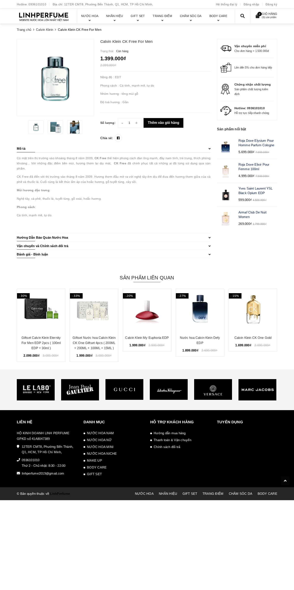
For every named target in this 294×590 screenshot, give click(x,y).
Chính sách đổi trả (167, 447)
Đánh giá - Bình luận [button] (32, 254)
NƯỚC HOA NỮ (99, 440)
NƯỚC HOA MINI (100, 447)
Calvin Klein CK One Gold (253, 337)
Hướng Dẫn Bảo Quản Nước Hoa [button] (42, 237)
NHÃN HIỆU (168, 493)
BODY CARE (97, 467)
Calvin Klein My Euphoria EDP (147, 337)
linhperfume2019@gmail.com (43, 473)
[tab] (113, 148)
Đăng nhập (251, 4)
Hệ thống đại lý (226, 4)
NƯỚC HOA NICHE (102, 453)
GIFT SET (94, 474)
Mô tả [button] (21, 148)
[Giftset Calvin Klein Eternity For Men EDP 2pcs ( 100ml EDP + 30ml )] (41, 310)
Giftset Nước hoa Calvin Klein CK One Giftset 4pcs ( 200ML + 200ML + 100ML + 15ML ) (94, 343)
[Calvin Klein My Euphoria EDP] (147, 310)
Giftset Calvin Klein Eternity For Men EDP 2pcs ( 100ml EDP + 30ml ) (41, 343)
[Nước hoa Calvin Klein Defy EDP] (200, 310)
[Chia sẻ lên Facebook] (118, 138)
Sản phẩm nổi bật (231, 129)
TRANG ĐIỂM (213, 493)
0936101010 (37, 4)
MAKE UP (94, 460)
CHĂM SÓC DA (240, 493)
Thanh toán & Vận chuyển (172, 440)
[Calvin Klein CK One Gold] (253, 310)
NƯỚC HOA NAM (100, 433)
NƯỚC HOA (144, 493)
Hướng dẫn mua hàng (170, 433)
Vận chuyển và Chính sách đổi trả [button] (42, 246)
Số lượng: (108, 123)
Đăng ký (271, 4)
